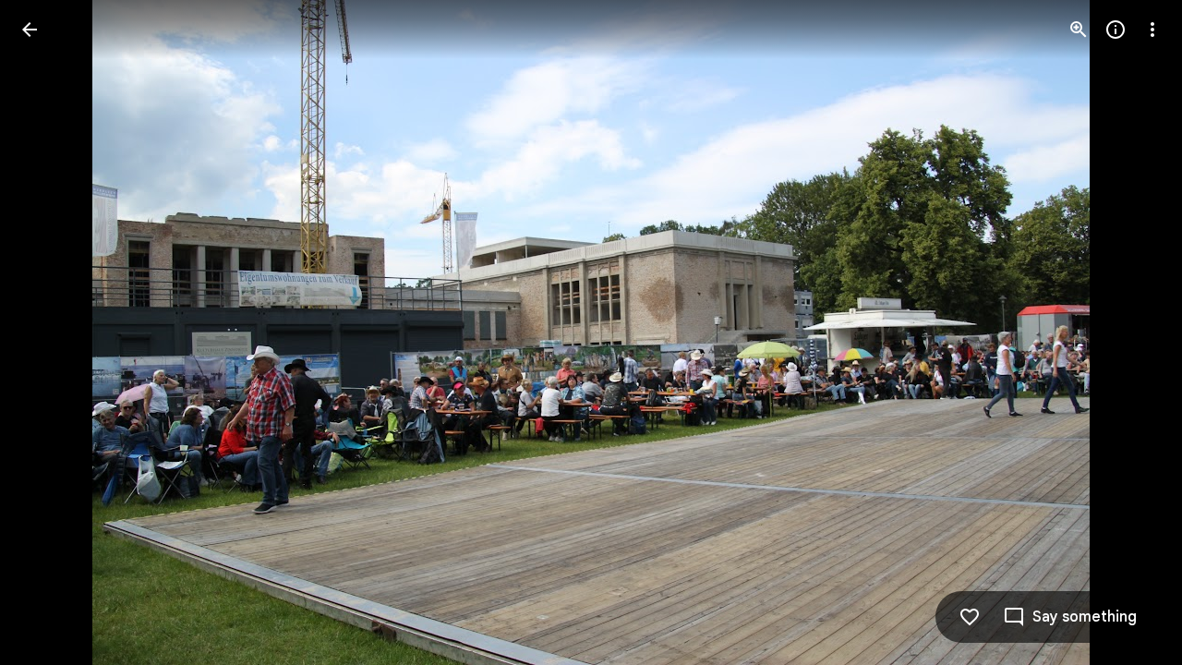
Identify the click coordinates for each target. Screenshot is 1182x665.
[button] (52, 332)
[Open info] (1115, 29)
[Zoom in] (1078, 29)
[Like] (970, 617)
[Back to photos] (29, 29)
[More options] (1152, 29)
